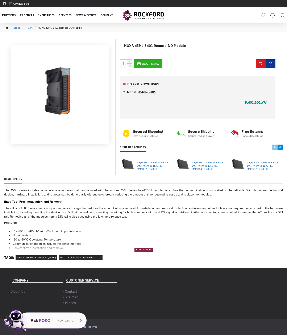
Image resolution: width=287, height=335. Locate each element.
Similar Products (133, 147)
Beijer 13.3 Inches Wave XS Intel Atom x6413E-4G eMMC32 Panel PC (262, 165)
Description (13, 179)
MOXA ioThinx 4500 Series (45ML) (36, 257)
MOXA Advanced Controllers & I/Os (80, 257)
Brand (16, 27)
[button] (275, 147)
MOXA (29, 27)
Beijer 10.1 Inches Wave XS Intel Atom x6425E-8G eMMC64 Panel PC (207, 165)
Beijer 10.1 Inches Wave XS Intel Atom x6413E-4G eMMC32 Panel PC (152, 165)
